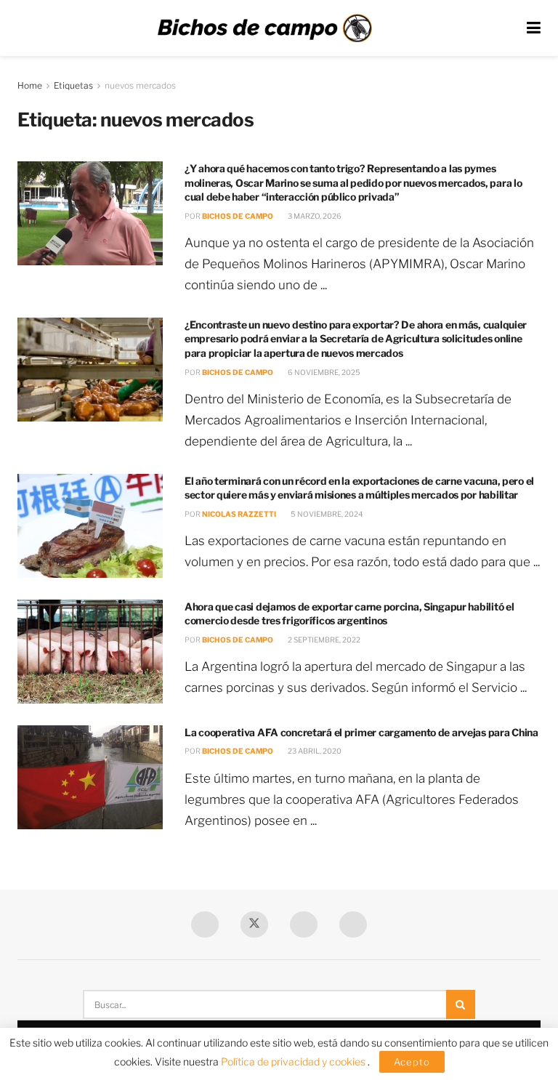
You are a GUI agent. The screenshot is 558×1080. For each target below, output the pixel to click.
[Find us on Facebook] (205, 924)
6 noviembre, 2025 (323, 372)
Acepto (412, 1062)
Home (29, 85)
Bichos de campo (237, 215)
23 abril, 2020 (313, 750)
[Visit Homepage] (264, 28)
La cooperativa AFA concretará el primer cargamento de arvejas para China (361, 732)
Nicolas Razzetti (239, 513)
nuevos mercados (140, 85)
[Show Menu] (534, 28)
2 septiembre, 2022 (323, 639)
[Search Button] (460, 1004)
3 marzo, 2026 (313, 215)
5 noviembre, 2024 (326, 513)
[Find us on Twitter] (254, 924)
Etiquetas (73, 85)
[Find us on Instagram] (353, 924)
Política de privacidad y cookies (294, 1061)
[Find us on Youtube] (304, 924)
